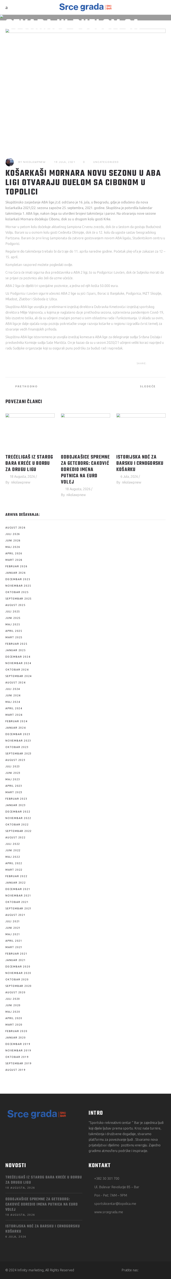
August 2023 (15, 760)
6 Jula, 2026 (129, 476)
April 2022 (13, 863)
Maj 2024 (12, 702)
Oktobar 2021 (17, 902)
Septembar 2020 (18, 986)
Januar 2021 (15, 960)
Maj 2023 (12, 779)
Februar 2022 (16, 876)
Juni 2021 (13, 927)
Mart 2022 (14, 869)
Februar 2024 (16, 721)
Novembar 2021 (18, 895)
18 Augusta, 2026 (22, 476)
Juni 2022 (13, 850)
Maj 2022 (12, 856)
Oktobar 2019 (17, 1057)
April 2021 (13, 940)
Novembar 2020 (18, 973)
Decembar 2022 (17, 811)
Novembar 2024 (18, 663)
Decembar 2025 (17, 579)
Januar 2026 (15, 572)
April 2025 (13, 631)
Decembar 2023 (17, 734)
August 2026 (15, 527)
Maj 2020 (12, 1011)
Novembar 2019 (18, 1050)
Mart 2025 (14, 637)
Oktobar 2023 (17, 747)
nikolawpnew (34, 162)
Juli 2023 (12, 766)
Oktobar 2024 (17, 669)
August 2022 (15, 837)
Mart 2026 (14, 559)
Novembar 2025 (18, 585)
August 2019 (15, 1069)
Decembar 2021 (17, 889)
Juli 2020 (12, 998)
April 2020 (13, 1018)
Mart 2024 (14, 714)
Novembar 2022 (18, 818)
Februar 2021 (16, 953)
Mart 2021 (14, 947)
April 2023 (13, 785)
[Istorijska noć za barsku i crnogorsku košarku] (141, 431)
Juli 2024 (12, 689)
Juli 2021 (12, 921)
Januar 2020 (15, 1037)
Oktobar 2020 (17, 979)
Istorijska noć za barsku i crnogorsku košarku (140, 464)
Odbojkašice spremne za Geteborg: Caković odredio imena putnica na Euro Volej (85, 470)
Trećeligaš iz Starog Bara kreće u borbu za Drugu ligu (29, 464)
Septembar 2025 (18, 598)
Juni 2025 (13, 618)
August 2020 (15, 992)
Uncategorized (106, 162)
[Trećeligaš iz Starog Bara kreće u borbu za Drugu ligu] (30, 431)
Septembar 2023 (18, 753)
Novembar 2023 (18, 740)
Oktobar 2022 (17, 824)
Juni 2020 (13, 1005)
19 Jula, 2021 (64, 162)
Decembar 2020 (17, 966)
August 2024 (15, 682)
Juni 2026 (13, 540)
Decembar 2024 (17, 656)
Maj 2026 (12, 547)
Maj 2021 (12, 934)
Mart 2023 (14, 792)
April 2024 (13, 708)
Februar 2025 (16, 643)
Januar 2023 (15, 805)
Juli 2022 (12, 844)
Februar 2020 (16, 1031)
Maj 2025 (12, 624)
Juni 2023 (13, 773)
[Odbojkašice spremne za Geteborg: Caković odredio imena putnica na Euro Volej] (85, 431)
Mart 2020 (14, 1024)
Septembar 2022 (18, 831)
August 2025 (15, 605)
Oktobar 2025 (17, 592)
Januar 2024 (15, 727)
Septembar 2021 (18, 908)
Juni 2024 (13, 695)
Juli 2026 (12, 534)
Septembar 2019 (18, 1063)
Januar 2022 (15, 882)
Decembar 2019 (17, 1044)
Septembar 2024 (18, 676)
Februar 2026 (16, 566)
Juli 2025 (12, 611)
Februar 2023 (16, 798)
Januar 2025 (15, 650)
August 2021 (15, 915)
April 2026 (13, 553)
